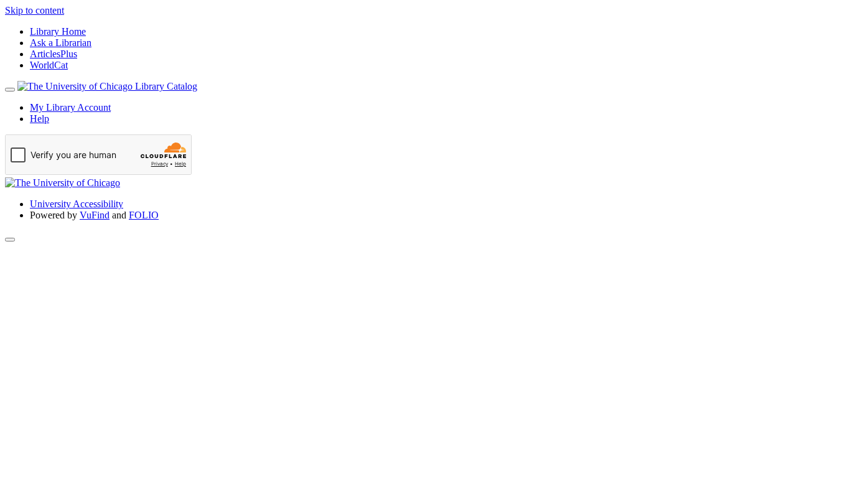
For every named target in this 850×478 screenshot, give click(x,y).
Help (39, 118)
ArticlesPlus (53, 54)
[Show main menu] (10, 89)
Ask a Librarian (60, 42)
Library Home (58, 31)
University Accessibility (76, 204)
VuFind (95, 215)
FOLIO (144, 215)
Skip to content (34, 10)
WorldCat (49, 65)
